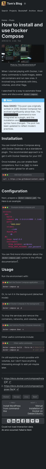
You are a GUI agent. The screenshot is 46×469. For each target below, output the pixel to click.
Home (4, 20)
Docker (6, 397)
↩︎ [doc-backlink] (10, 382)
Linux (26, 397)
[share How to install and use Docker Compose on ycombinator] (37, 421)
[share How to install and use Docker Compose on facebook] (23, 421)
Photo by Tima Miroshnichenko (22, 65)
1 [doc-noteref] (41, 155)
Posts (11, 20)
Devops (17, 397)
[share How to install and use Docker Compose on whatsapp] (27, 421)
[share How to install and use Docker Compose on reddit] (18, 421)
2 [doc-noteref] (17, 261)
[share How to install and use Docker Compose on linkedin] (13, 421)
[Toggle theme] (25, 3)
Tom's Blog (14, 3)
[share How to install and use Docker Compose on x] (9, 421)
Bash (35, 397)
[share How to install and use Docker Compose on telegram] (32, 421)
